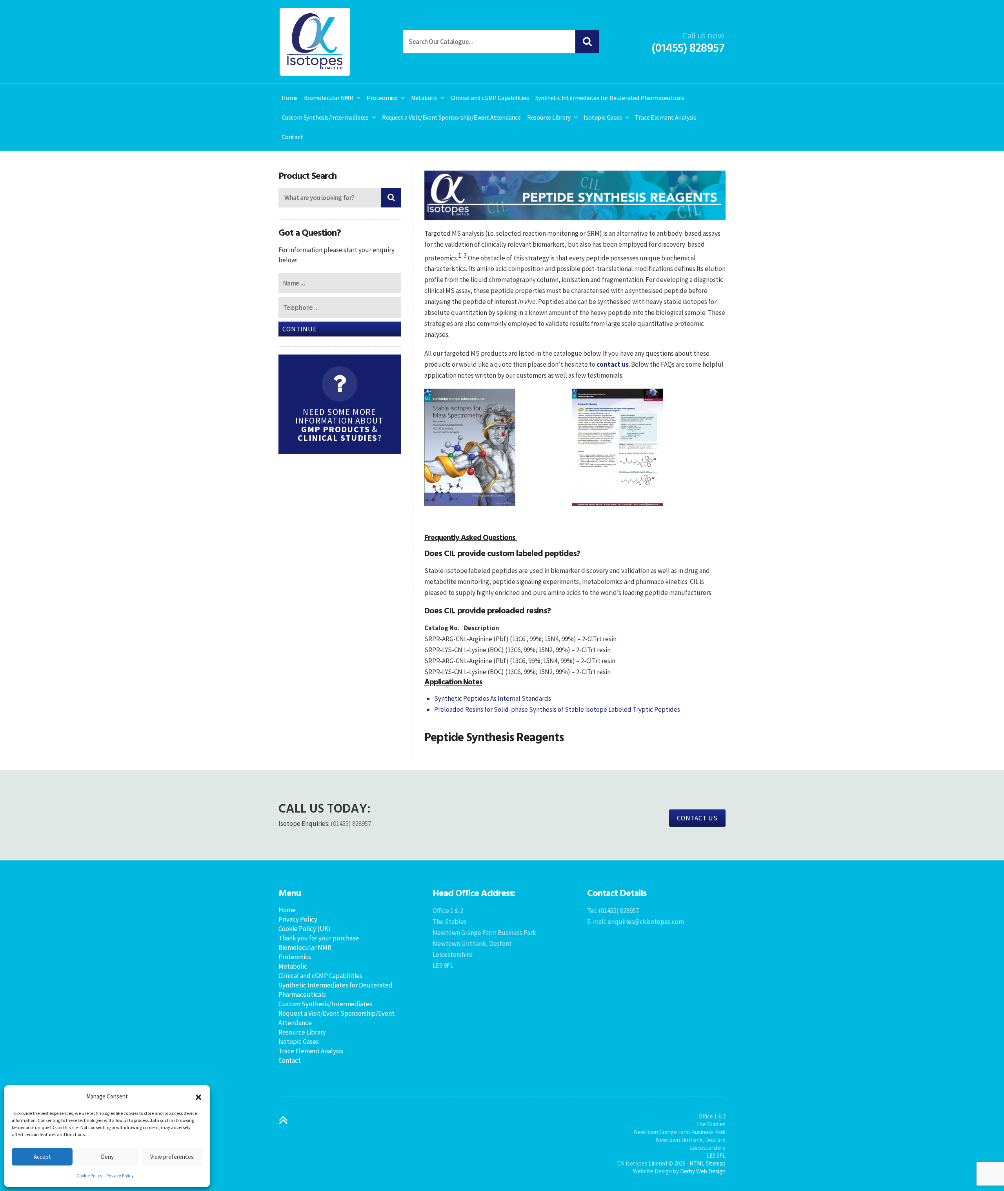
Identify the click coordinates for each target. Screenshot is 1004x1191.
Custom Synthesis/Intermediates (325, 117)
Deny (107, 1156)
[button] (198, 1096)
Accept (42, 1156)
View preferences (172, 1156)
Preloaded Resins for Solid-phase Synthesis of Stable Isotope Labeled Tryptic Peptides (557, 709)
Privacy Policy (120, 1175)
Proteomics (382, 98)
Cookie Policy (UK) (304, 928)
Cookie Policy (89, 1175)
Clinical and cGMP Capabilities (490, 98)
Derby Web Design (703, 1171)
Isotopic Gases (603, 117)
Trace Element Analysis (665, 117)
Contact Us (697, 818)
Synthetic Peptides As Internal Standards (492, 698)
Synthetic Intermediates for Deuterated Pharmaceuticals (610, 98)
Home (290, 98)
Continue (299, 329)
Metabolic (424, 98)
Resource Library (549, 117)
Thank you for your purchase (318, 938)
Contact (292, 137)
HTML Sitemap (707, 1163)
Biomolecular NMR (328, 98)
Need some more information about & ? (339, 424)
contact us (613, 364)
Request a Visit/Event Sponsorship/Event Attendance (451, 117)
